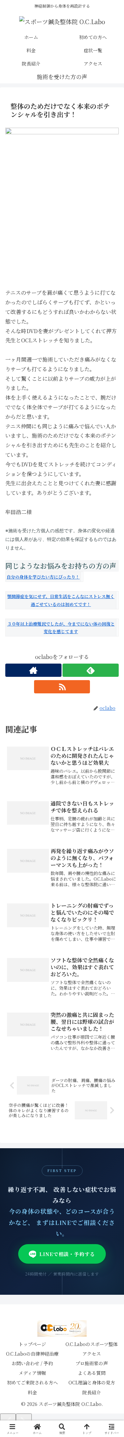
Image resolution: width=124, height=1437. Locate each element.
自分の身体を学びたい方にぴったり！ (43, 577)
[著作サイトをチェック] (33, 670)
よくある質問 (91, 1373)
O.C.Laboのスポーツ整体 (91, 1344)
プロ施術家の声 (91, 1363)
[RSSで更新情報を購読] (62, 686)
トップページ (32, 1344)
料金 (32, 1392)
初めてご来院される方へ (32, 1382)
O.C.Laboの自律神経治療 (32, 1353)
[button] (111, 1059)
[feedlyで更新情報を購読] (90, 670)
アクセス (91, 1353)
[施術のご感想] (62, 76)
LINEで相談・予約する (67, 1253)
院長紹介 (91, 1392)
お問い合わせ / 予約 (32, 1363)
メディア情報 (32, 1373)
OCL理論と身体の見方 (91, 1382)
